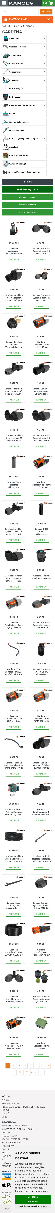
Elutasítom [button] (33, 1201)
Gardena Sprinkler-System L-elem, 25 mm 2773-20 (41, 251)
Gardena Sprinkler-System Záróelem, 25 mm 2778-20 (41, 905)
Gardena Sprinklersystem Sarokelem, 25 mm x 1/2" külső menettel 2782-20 (14, 1001)
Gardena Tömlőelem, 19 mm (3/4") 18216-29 (14, 625)
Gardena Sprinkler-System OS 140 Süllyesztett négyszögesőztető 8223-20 (41, 674)
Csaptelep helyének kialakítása (17, 1129)
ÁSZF (4, 1159)
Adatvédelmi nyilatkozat (14, 1126)
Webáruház (7, 26)
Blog (4, 1117)
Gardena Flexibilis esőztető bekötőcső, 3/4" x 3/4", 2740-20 (41, 859)
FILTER (29, 182)
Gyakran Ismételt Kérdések (15, 1139)
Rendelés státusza (11, 1103)
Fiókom (5, 1100)
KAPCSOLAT (7, 1163)
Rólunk (5, 1149)
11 (27, 1072)
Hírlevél (6, 1110)
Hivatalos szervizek (12, 1142)
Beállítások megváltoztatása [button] (33, 1206)
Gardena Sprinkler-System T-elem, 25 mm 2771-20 (41, 297)
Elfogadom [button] (33, 1197)
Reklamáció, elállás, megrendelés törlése (23, 1107)
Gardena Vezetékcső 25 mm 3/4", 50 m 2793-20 (14, 952)
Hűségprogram (9, 1146)
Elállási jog (8, 1132)
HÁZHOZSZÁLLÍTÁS (10, 1156)
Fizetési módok (9, 1136)
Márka (19, 26)
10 (20, 1072)
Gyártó (5, 1113)
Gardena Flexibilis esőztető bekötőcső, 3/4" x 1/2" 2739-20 (13, 765)
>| (41, 1072)
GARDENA (30, 26)
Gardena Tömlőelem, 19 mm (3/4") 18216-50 (41, 718)
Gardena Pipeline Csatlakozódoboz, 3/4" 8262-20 (41, 999)
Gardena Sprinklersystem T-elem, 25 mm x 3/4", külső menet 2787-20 (41, 814)
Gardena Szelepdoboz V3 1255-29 (41, 1046)
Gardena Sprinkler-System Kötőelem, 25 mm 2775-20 (41, 625)
